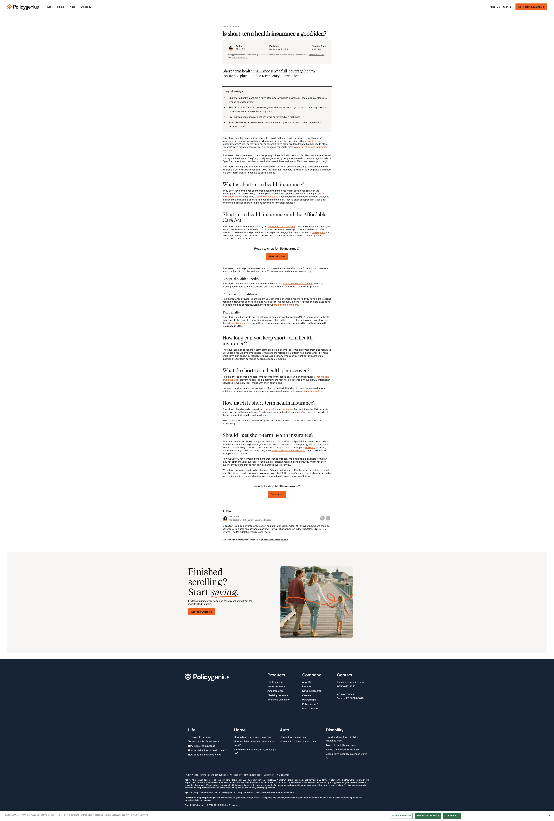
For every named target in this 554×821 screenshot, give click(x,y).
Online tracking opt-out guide (214, 775)
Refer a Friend (310, 709)
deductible (271, 409)
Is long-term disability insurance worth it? (346, 756)
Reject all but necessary (428, 815)
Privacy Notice (191, 775)
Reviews (306, 686)
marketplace (318, 233)
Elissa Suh (240, 49)
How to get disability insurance (342, 750)
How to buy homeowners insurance (253, 737)
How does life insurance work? (204, 755)
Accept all (452, 815)
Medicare (310, 448)
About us (495, 7)
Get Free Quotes (200, 612)
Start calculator (277, 256)
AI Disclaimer (283, 775)
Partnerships (309, 700)
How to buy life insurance (201, 746)
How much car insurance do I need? (299, 741)
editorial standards (316, 54)
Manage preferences (401, 815)
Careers (306, 695)
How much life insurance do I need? (207, 750)
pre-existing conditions (285, 305)
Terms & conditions (252, 775)
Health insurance (230, 26)
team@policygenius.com (350, 682)
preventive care (312, 141)
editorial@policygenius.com (274, 539)
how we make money (240, 57)
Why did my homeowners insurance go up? (255, 751)
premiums (287, 409)
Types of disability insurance (341, 745)
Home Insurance (276, 686)
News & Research (311, 691)
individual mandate (237, 323)
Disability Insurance (277, 695)
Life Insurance (275, 682)
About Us (307, 682)
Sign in (507, 7)
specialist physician (312, 391)
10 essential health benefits (297, 284)
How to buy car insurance (293, 737)
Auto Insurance (275, 691)
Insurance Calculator (278, 700)
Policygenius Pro (311, 704)
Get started (277, 494)
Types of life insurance (200, 737)
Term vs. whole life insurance (203, 741)
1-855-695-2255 (346, 686)
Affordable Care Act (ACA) (282, 227)
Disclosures (269, 775)
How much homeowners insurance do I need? (255, 743)
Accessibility (236, 775)
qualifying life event (267, 197)
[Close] (549, 815)
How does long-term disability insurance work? (342, 739)
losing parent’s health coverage (288, 451)
